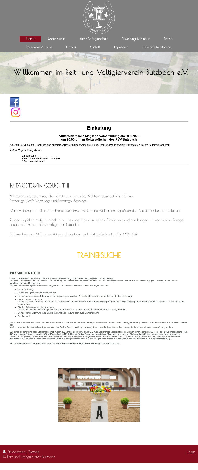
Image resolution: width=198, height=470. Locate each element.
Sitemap (33, 452)
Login (191, 452)
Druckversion (16, 452)
